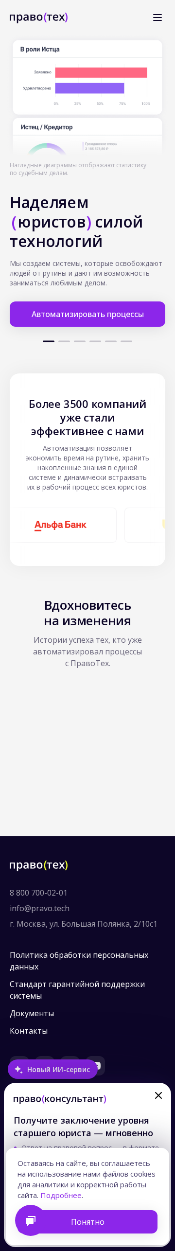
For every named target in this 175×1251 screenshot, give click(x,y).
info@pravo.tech (40, 908)
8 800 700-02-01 (39, 892)
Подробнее (61, 1195)
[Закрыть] (158, 1095)
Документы (32, 1013)
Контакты (29, 1030)
